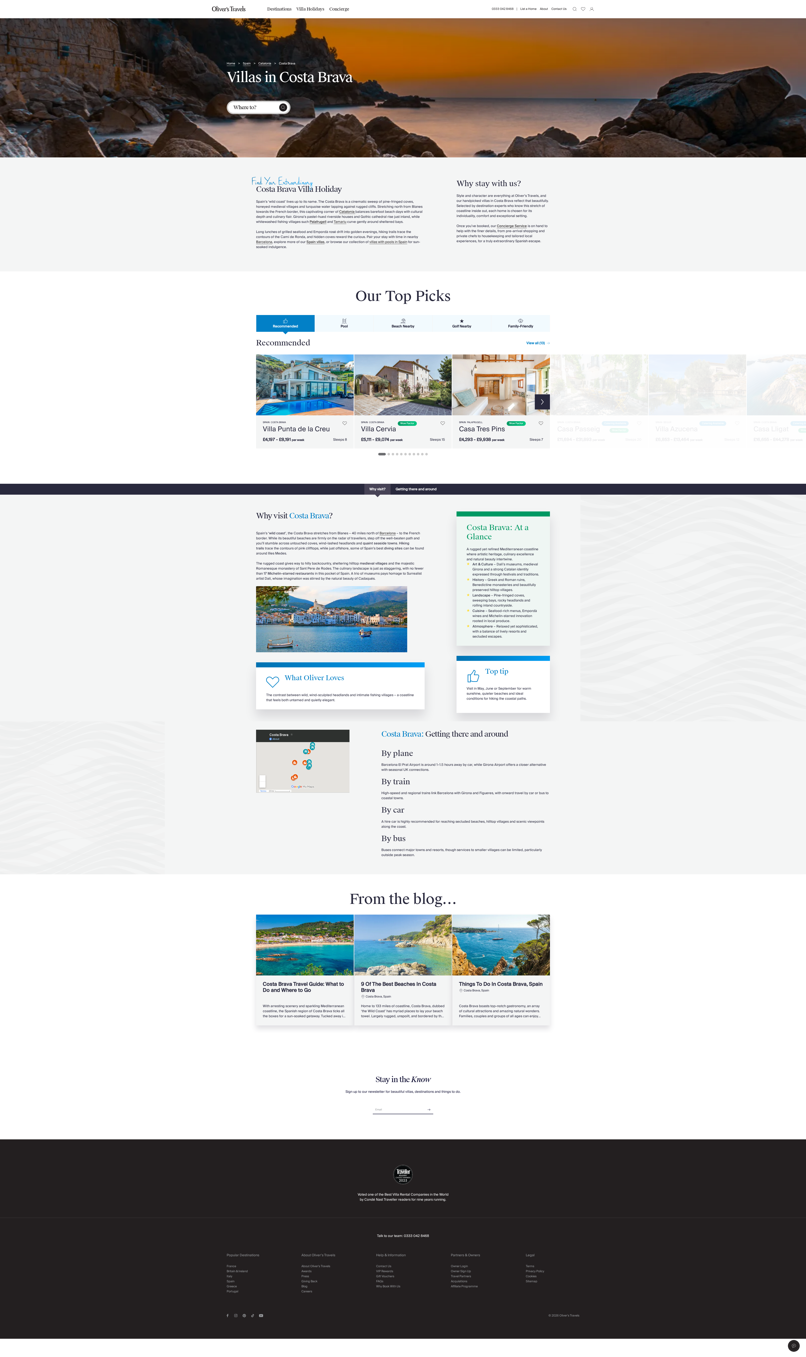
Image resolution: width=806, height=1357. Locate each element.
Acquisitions (459, 1281)
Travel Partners (461, 1276)
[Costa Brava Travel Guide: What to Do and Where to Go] (305, 970)
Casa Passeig (578, 429)
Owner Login (459, 1266)
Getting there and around (416, 489)
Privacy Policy (535, 1271)
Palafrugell (475, 422)
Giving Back (309, 1281)
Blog (304, 1286)
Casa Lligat (771, 429)
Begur (667, 422)
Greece (232, 1286)
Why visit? (377, 489)
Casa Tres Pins (482, 429)
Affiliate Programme (464, 1286)
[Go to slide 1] (382, 454)
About (544, 9)
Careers (306, 1291)
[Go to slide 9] (418, 454)
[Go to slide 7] (409, 454)
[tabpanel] (403, 401)
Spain (247, 63)
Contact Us (559, 9)
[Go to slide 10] (422, 454)
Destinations (279, 9)
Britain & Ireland (237, 1271)
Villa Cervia (378, 429)
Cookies (531, 1276)
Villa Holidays (310, 9)
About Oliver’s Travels (315, 1266)
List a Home (528, 9)
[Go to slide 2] (388, 454)
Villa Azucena (677, 429)
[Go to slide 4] (397, 454)
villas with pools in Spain (388, 242)
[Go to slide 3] (393, 454)
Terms (530, 1266)
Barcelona (264, 242)
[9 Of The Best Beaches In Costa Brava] (403, 970)
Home (231, 63)
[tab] (285, 323)
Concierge (339, 9)
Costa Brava (287, 63)
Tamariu (340, 222)
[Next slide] (348, 385)
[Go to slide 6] (405, 454)
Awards (306, 1271)
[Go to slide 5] (401, 454)
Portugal (232, 1291)
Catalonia (264, 63)
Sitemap (531, 1281)
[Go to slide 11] (426, 454)
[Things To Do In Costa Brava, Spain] (501, 970)
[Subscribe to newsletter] (429, 1108)
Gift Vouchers (385, 1276)
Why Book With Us (388, 1286)
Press (305, 1276)
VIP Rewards (384, 1271)
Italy (229, 1276)
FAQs (379, 1281)
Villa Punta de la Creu (296, 429)
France (231, 1266)
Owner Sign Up (461, 1271)
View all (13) (535, 343)
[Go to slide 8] (414, 454)
